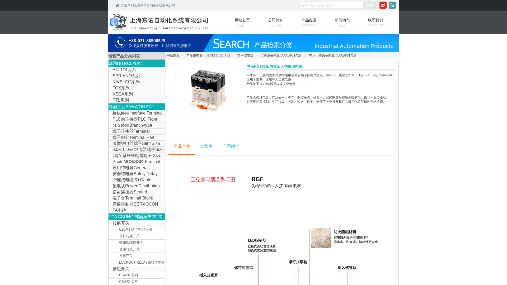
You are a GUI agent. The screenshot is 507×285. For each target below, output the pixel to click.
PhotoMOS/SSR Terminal (136, 161)
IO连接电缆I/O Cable (131, 180)
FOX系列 (121, 88)
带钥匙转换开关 (131, 243)
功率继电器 (245, 55)
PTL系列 (120, 100)
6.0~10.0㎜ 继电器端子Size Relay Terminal (136, 150)
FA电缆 (119, 210)
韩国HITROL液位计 (127, 63)
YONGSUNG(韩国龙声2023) (135, 217)
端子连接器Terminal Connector (129, 131)
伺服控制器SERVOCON (135, 204)
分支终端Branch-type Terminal (130, 125)
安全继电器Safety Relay (135, 174)
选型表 (206, 146)
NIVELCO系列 (126, 82)
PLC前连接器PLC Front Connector (133, 119)
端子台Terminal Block (132, 198)
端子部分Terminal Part (133, 137)
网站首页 (173, 55)
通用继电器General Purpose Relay (129, 168)
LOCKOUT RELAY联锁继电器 (142, 262)
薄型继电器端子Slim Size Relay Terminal (134, 143)
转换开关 (120, 223)
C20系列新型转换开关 (136, 229)
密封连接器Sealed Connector (128, 192)
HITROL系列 (124, 70)
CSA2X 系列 (128, 282)
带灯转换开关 (129, 236)
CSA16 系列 (128, 275)
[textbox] (331, 5)
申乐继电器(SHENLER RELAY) (208, 55)
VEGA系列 (122, 94)
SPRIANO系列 (126, 76)
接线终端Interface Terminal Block (136, 113)
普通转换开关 (129, 249)
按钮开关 (120, 269)
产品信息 (182, 146)
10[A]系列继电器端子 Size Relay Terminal (135, 156)
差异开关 (126, 256)
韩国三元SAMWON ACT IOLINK (131, 107)
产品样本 (230, 146)
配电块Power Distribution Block (134, 186)
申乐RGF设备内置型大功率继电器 (333, 55)
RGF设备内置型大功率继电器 (281, 55)
